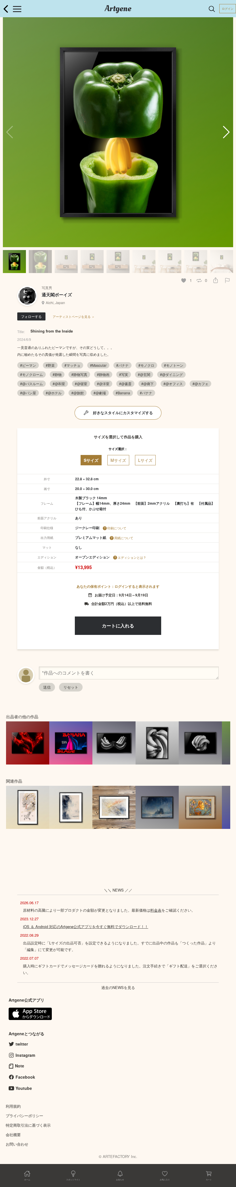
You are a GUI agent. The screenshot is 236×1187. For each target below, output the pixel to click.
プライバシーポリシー (24, 1115)
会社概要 (13, 1134)
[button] (226, 132)
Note (19, 1066)
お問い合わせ (17, 1144)
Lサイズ (145, 460)
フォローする (31, 316)
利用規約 (13, 1106)
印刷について (116, 528)
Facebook (25, 1077)
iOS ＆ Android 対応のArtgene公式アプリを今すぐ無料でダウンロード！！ (85, 926)
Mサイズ (118, 460)
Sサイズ (91, 460)
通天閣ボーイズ (57, 294)
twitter (22, 1044)
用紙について (123, 537)
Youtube (24, 1088)
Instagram (25, 1055)
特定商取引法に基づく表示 (28, 1125)
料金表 (155, 910)
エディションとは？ (132, 557)
